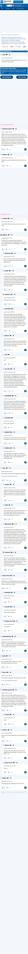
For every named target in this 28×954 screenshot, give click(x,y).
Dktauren (7, 745)
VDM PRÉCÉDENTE (6, 77)
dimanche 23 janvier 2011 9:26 (9, 372)
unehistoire (7, 294)
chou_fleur (7, 369)
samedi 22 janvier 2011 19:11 (9, 595)
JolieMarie (7, 448)
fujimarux (7, 335)
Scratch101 (7, 606)
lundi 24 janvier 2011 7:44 (9, 421)
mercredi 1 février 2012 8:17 (9, 624)
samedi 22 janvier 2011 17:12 (6, 675)
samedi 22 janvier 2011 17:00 (6, 221)
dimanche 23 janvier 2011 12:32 (10, 399)
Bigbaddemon (8, 524)
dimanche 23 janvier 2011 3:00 (9, 357)
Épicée (13, 8)
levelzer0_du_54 (9, 621)
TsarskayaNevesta (6, 636)
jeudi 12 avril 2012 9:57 (8, 435)
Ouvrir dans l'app (18, 1)
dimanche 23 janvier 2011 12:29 (10, 748)
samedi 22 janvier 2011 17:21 (6, 781)
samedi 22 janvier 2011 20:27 (9, 717)
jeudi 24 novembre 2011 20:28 (10, 610)
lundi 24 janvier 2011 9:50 (9, 527)
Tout (2, 8)
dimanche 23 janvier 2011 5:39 (9, 487)
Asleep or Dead (6, 575)
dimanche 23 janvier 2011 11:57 (9, 508)
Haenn (4, 468)
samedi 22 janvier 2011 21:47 (9, 338)
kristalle (7, 270)
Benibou (4, 778)
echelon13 (7, 714)
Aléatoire (7, 8)
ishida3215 (7, 432)
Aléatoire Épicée (20, 8)
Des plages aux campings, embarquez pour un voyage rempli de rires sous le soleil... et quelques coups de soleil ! (13, 71)
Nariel (3, 656)
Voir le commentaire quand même (9, 476)
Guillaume (4, 234)
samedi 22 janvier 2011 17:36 (9, 256)
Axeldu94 (4, 218)
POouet (4, 672)
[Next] (25, 792)
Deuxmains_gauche (7, 128)
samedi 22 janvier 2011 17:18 (6, 157)
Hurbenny (4, 154)
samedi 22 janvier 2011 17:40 (9, 274)
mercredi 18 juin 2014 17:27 (9, 451)
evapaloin (7, 484)
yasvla (4, 54)
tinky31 (6, 505)
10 (22, 792)
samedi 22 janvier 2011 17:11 (6, 659)
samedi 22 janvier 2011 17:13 (6, 132)
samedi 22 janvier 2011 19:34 (9, 312)
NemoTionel (8, 253)
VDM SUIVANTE (22, 77)
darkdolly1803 (8, 395)
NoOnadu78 (8, 592)
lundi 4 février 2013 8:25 (8, 555)
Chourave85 (8, 552)
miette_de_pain (9, 762)
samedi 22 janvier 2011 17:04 (6, 578)
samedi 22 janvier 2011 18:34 (9, 297)
